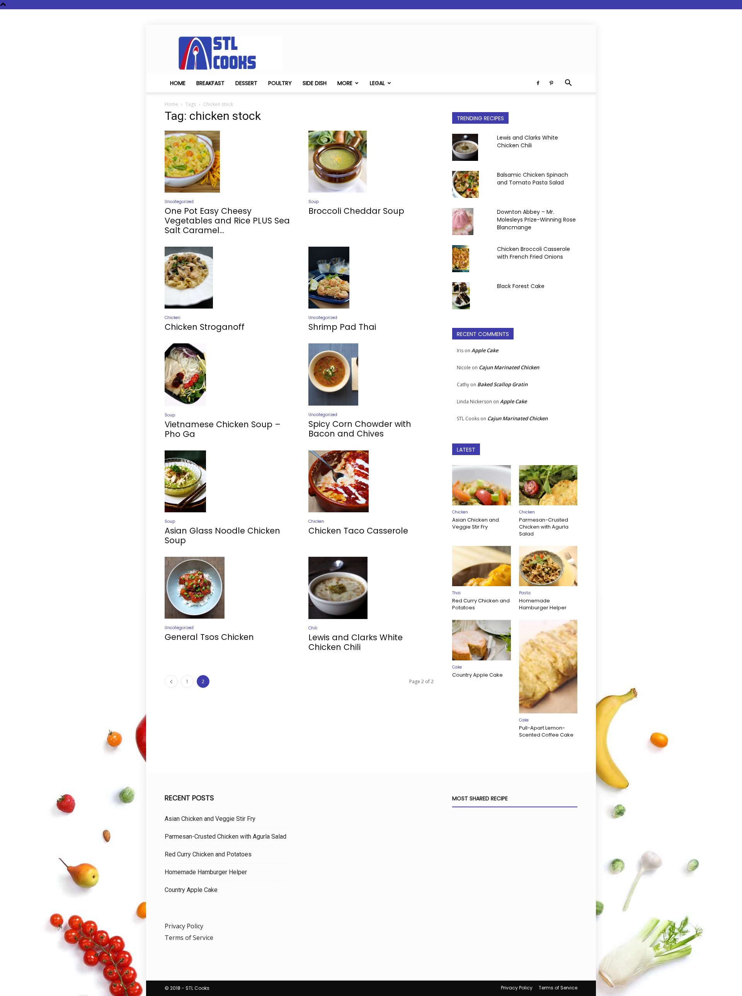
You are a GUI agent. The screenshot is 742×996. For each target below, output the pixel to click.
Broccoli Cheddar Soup (356, 211)
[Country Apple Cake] (481, 640)
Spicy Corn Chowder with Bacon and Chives (359, 428)
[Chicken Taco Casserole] (371, 481)
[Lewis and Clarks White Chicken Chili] (371, 588)
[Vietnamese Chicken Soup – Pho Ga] (227, 374)
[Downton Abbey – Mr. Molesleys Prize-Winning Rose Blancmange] (462, 221)
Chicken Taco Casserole (358, 530)
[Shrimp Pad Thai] (371, 278)
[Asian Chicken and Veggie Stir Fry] (481, 485)
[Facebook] (538, 83)
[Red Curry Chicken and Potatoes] (481, 566)
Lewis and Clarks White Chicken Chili (355, 642)
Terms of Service (189, 937)
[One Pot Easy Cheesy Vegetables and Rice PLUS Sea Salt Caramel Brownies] (227, 162)
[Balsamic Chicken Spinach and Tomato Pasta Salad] (465, 184)
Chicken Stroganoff (205, 327)
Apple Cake (484, 350)
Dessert (246, 83)
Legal (377, 83)
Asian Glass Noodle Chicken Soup (222, 535)
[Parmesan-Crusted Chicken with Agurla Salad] (548, 485)
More (344, 83)
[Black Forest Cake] (461, 295)
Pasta (525, 593)
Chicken (172, 318)
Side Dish (315, 83)
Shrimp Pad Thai (342, 327)
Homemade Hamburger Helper (543, 604)
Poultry (280, 83)
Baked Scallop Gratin (502, 384)
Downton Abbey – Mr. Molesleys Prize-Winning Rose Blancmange (536, 219)
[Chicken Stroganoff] (227, 278)
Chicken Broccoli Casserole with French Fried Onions (533, 253)
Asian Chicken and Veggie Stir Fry (475, 523)
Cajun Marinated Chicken (509, 367)
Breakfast (210, 83)
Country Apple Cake (477, 675)
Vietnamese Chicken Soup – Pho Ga (223, 429)
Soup (313, 202)
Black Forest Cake (521, 286)
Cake (457, 667)
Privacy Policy (184, 926)
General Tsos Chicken (209, 637)
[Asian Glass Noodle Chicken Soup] (227, 481)
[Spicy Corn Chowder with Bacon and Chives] (371, 374)
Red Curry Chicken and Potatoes (481, 604)
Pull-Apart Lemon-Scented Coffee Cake (546, 731)
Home (178, 83)
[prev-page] (171, 681)
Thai (456, 593)
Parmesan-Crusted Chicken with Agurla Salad (543, 526)
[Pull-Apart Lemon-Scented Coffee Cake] (548, 666)
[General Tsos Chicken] (227, 588)
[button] (568, 83)
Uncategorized (179, 202)
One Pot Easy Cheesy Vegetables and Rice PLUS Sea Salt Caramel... (227, 220)
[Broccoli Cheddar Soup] (371, 162)
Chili (312, 628)
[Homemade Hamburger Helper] (548, 566)
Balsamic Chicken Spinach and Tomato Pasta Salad (532, 178)
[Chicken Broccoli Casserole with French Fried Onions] (460, 258)
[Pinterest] (551, 83)
